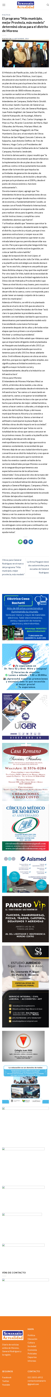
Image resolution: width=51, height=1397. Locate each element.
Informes (32, 1361)
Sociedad (32, 1346)
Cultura (31, 1342)
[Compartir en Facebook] (25, 541)
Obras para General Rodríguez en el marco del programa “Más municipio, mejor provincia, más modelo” (13, 566)
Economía (32, 1350)
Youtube (6, 1384)
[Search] (48, 5)
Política (6, 15)
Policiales (32, 1353)
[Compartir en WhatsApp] (20, 541)
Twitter (5, 1381)
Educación (32, 1339)
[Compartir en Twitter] (30, 541)
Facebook (6, 1377)
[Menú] (4, 4)
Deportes (32, 1357)
